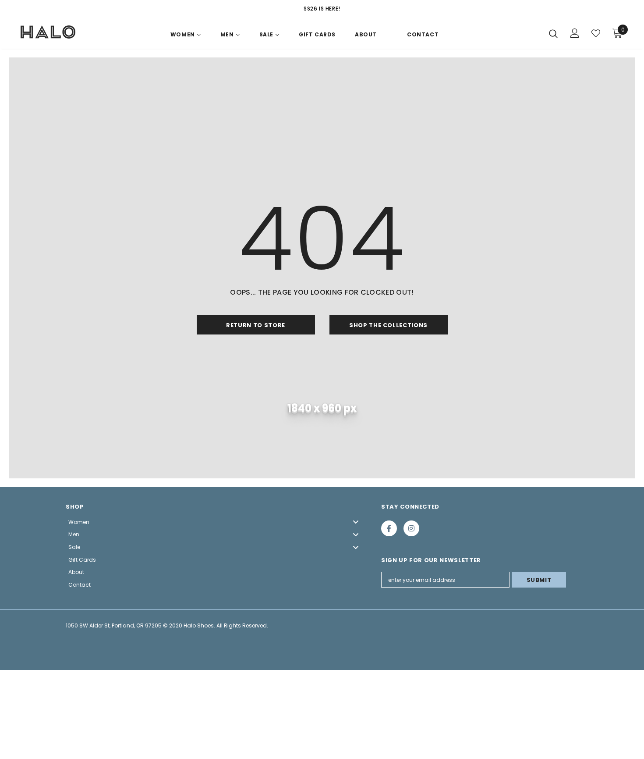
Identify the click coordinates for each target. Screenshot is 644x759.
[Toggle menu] (355, 522)
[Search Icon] (553, 33)
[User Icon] (575, 33)
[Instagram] (411, 528)
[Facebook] (389, 528)
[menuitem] (186, 36)
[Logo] (48, 32)
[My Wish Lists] (595, 33)
